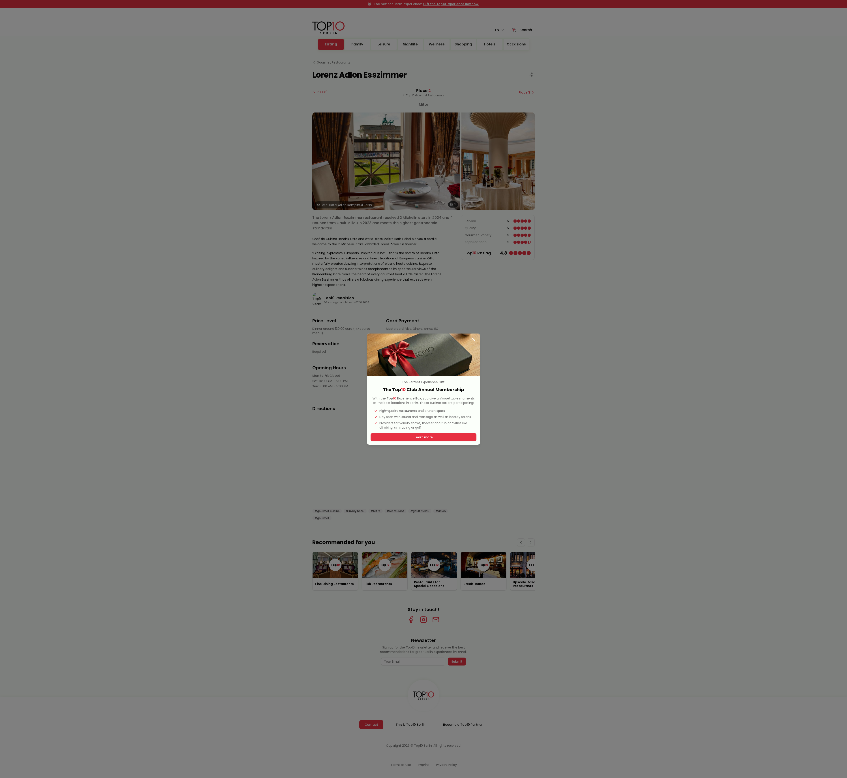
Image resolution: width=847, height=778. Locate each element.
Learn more (423, 437)
